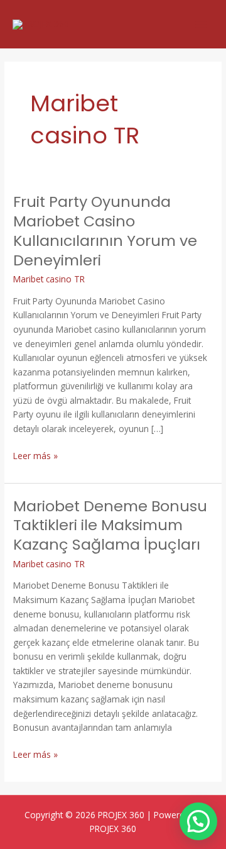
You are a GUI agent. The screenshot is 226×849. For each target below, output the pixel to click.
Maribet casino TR (49, 279)
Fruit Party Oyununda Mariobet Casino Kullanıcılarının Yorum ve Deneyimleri (105, 230)
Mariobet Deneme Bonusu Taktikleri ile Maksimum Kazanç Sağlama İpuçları (110, 525)
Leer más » (35, 455)
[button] (198, 821)
